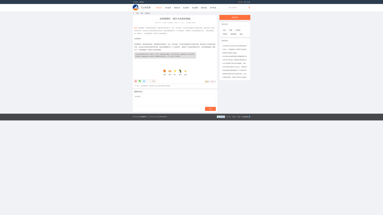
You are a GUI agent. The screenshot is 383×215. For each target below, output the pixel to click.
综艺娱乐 (168, 8)
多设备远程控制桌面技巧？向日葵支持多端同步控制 (235, 70)
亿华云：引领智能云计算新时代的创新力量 (235, 49)
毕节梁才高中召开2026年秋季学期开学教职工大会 (235, 46)
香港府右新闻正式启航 (230, 53)
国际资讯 (204, 8)
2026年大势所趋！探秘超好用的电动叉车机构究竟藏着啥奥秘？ (235, 60)
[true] (249, 7)
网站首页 (159, 8)
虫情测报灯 (137, 38)
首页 (133, 13)
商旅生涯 (177, 8)
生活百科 (186, 8)
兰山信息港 (146, 7)
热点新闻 (195, 8)
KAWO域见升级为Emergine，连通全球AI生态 (235, 67)
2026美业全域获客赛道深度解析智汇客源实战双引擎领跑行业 (235, 56)
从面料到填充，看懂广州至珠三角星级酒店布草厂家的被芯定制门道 (235, 77)
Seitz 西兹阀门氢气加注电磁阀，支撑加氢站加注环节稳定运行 (235, 63)
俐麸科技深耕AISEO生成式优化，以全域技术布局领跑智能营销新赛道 (235, 74)
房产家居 (213, 8)
